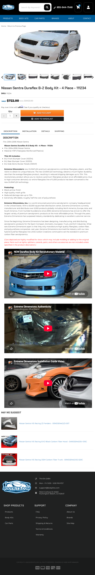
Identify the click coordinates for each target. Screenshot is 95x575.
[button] (35, 7)
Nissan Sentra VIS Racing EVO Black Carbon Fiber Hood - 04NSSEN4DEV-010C (53, 441)
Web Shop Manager (71, 562)
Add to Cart (44, 113)
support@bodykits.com (49, 488)
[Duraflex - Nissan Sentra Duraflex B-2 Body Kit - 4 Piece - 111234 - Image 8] (88, 77)
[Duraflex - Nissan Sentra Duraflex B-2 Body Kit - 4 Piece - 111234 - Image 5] (55, 77)
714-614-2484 (44, 479)
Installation (29, 131)
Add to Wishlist (43, 119)
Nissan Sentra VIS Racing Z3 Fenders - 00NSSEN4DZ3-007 (44, 423)
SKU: (3, 93)
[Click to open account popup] (88, 7)
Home (3, 26)
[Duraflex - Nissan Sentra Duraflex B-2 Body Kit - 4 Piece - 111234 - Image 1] (10, 77)
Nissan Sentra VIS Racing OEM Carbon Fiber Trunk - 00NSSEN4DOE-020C (51, 460)
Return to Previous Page (17, 26)
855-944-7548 (64, 7)
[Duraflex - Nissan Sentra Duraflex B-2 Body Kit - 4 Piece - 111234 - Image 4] (44, 77)
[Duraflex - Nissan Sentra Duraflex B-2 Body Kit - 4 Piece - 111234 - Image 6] (66, 77)
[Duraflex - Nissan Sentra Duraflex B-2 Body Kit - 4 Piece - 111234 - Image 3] (33, 77)
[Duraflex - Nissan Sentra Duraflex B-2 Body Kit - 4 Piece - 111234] (47, 48)
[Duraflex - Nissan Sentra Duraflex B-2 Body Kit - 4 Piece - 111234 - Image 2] (22, 77)
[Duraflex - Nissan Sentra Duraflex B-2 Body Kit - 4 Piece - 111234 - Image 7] (77, 77)
